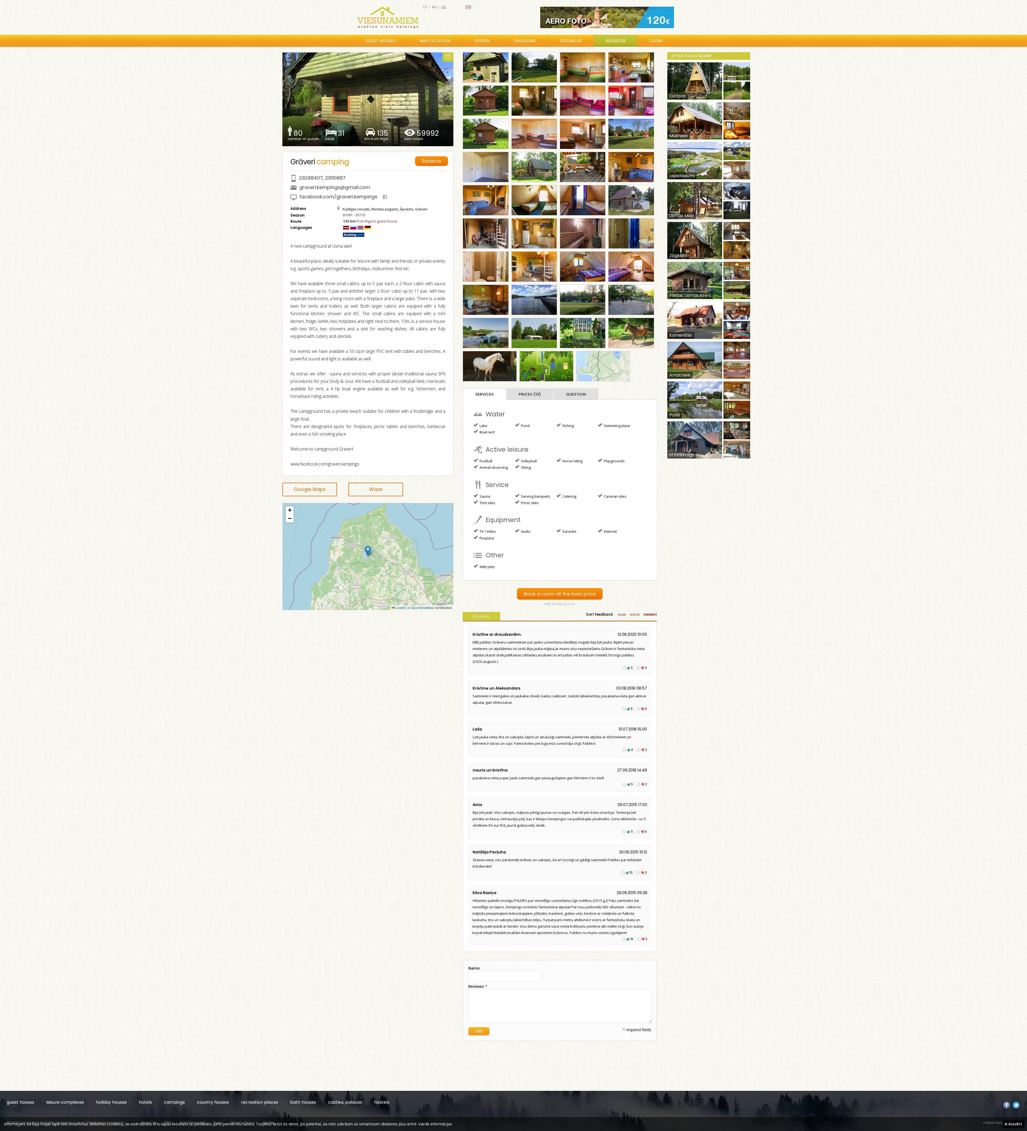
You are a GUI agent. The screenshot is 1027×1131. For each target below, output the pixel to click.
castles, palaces (345, 1102)
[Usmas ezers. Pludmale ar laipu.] (534, 300)
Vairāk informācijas (435, 1123)
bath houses (303, 1102)
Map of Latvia (435, 41)
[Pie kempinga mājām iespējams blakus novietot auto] (583, 300)
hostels (381, 1102)
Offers (482, 41)
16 (631, 939)
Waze (375, 489)
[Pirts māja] (631, 200)
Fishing (568, 425)
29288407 (311, 178)
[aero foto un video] (607, 17)
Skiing (525, 467)
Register (616, 41)
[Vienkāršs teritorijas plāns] (546, 366)
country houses (213, 1102)
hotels (145, 1102)
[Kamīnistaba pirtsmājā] (485, 233)
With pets (487, 566)
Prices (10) (530, 394)
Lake (483, 425)
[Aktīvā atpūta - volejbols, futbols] (631, 300)
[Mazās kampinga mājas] (631, 134)
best (622, 614)
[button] (368, 551)
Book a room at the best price (560, 594)
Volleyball (528, 461)
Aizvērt (1014, 1123)
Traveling (525, 41)
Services (484, 394)
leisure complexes (65, 1102)
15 (631, 872)
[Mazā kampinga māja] (485, 67)
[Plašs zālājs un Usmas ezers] (534, 67)
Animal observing (493, 467)
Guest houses (380, 41)
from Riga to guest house (376, 221)
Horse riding (572, 461)
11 (632, 831)
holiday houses (111, 1102)
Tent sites (487, 502)
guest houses (20, 1102)
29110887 (335, 178)
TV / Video (487, 531)
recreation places (259, 1102)
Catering (569, 496)
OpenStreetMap (422, 607)
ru (434, 7)
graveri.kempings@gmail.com (334, 187)
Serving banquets (535, 496)
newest (650, 614)
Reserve (431, 161)
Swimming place (616, 425)
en (444, 7)
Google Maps (310, 489)
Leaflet (400, 607)
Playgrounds (614, 461)
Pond (525, 425)
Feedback (571, 41)
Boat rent (487, 432)
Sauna (484, 496)
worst (634, 614)
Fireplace (486, 538)
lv (425, 7)
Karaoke (569, 531)
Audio (525, 531)
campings (174, 1102)
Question (576, 394)
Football (485, 461)
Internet (610, 531)
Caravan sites (614, 496)
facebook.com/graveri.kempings (338, 196)
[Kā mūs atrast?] (603, 366)
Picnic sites (529, 502)
